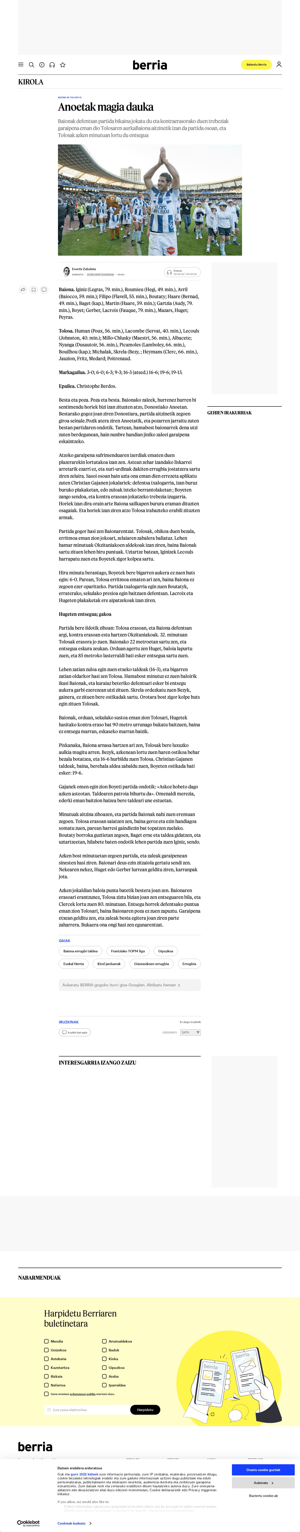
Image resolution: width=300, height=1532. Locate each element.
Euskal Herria (73, 964)
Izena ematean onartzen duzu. (83, 1393)
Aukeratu (261, 1483)
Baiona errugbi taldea (80, 951)
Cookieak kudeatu (71, 1523)
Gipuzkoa (165, 951)
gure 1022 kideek (84, 1474)
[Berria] (35, 1450)
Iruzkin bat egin (77, 1032)
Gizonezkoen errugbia (151, 964)
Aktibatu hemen (161, 985)
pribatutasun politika (83, 1393)
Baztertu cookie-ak (263, 1496)
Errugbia (189, 964)
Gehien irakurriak (229, 412)
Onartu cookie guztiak (263, 1470)
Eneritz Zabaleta (84, 269)
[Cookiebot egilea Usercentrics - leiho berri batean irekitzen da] (28, 1523)
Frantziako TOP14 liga (128, 951)
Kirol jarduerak (109, 964)
